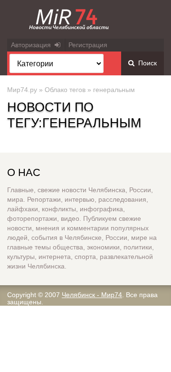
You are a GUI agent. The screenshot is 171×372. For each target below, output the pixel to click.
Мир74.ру (22, 89)
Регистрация (87, 45)
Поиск (145, 63)
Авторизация (33, 45)
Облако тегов (65, 89)
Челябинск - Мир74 (92, 295)
